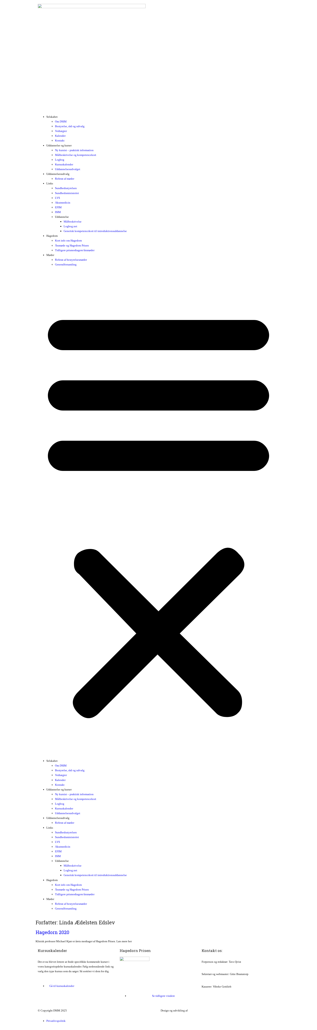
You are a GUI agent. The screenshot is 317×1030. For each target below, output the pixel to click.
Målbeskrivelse (73, 221)
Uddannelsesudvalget (67, 169)
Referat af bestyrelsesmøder (71, 259)
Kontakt (59, 140)
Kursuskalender (64, 164)
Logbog (59, 159)
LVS (57, 197)
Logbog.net (70, 226)
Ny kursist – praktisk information (74, 150)
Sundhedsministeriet (67, 193)
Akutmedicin (62, 202)
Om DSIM (61, 121)
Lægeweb (194, 1010)
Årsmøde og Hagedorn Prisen (72, 245)
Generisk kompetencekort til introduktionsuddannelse (95, 231)
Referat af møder (64, 178)
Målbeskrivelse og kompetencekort (75, 155)
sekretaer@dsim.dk (213, 978)
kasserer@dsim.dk (212, 991)
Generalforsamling (66, 264)
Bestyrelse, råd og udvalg (70, 126)
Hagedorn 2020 (52, 932)
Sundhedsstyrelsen (66, 188)
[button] (158, 513)
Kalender (60, 135)
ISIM (58, 212)
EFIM (58, 207)
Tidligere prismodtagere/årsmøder (74, 250)
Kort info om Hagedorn (68, 240)
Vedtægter (61, 131)
